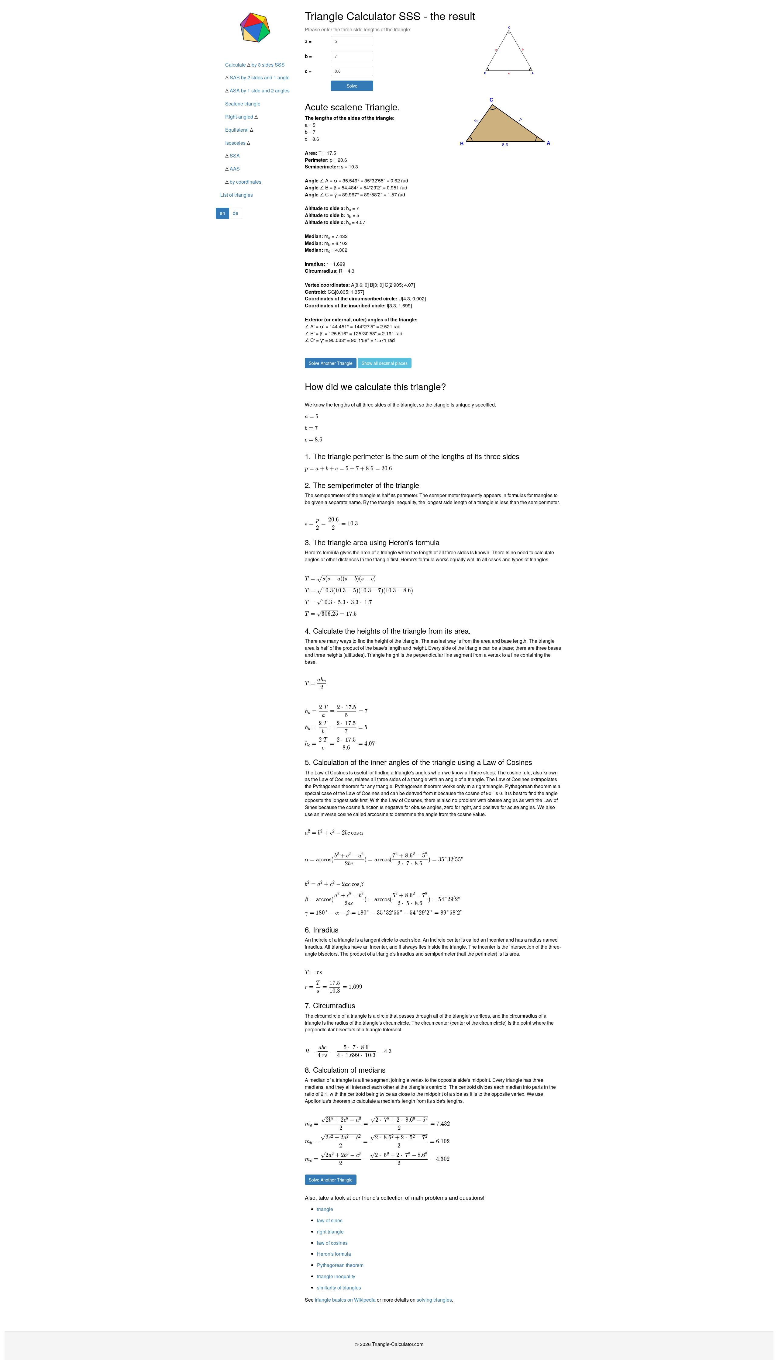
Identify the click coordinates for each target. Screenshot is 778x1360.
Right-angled (241, 116)
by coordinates (243, 181)
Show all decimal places (385, 363)
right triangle (330, 1231)
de (235, 212)
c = (308, 70)
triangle (325, 1209)
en (222, 212)
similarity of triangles (339, 1287)
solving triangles (434, 1299)
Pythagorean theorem (340, 1264)
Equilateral (239, 129)
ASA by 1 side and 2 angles (257, 90)
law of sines (330, 1220)
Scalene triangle (242, 103)
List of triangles (236, 194)
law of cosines (332, 1242)
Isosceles (237, 142)
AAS (232, 168)
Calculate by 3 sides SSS (255, 64)
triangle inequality (336, 1276)
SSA (232, 155)
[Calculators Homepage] (256, 27)
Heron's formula (334, 1253)
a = (308, 41)
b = (308, 56)
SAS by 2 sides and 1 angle (257, 77)
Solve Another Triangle (331, 363)
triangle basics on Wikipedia (345, 1299)
